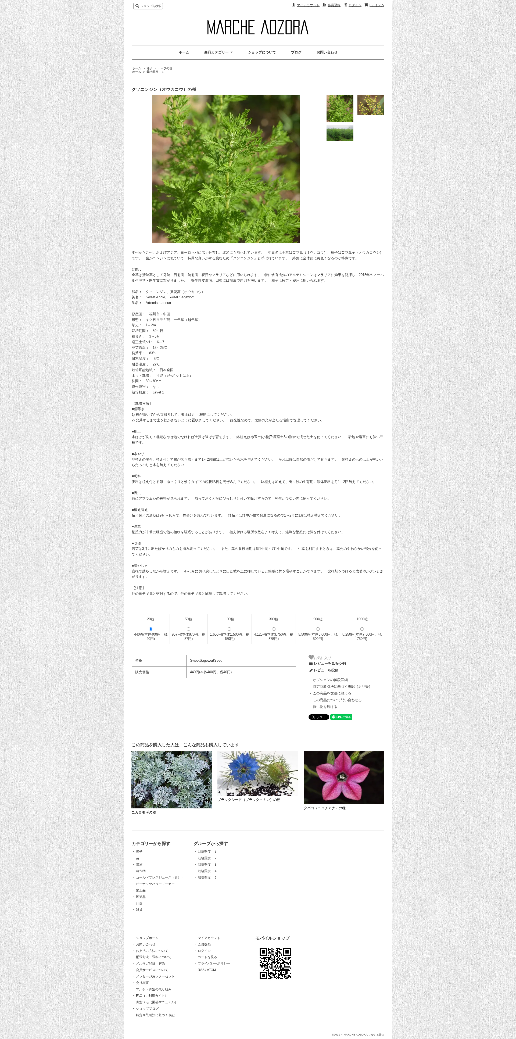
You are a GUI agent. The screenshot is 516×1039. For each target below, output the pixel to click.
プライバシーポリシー (214, 963)
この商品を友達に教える (332, 693)
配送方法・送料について (153, 957)
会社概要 (142, 983)
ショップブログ (147, 1009)
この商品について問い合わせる (337, 700)
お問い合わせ (327, 52)
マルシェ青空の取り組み (153, 989)
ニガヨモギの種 (143, 812)
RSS (201, 970)
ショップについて (262, 52)
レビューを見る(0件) (330, 663)
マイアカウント (308, 5)
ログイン (355, 5)
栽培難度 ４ (207, 871)
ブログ (296, 52)
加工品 (141, 890)
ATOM (211, 970)
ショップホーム (147, 938)
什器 (139, 903)
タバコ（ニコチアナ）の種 (325, 808)
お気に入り (322, 657)
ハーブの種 (164, 68)
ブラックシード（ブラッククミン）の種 (248, 800)
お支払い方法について (152, 951)
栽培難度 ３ (207, 864)
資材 (139, 864)
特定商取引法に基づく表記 (155, 1015)
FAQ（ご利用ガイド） (152, 996)
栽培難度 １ (155, 71)
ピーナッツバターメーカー (155, 884)
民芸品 (141, 897)
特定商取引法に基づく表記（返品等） (342, 687)
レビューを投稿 (326, 670)
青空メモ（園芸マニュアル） (157, 1002)
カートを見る (207, 957)
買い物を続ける (325, 707)
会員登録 (334, 5)
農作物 (141, 871)
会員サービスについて (152, 970)
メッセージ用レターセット (155, 976)
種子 (149, 68)
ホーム (184, 52)
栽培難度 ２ (207, 858)
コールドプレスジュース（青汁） (160, 877)
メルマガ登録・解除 (150, 963)
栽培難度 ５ (207, 877)
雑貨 (139, 910)
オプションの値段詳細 (330, 680)
